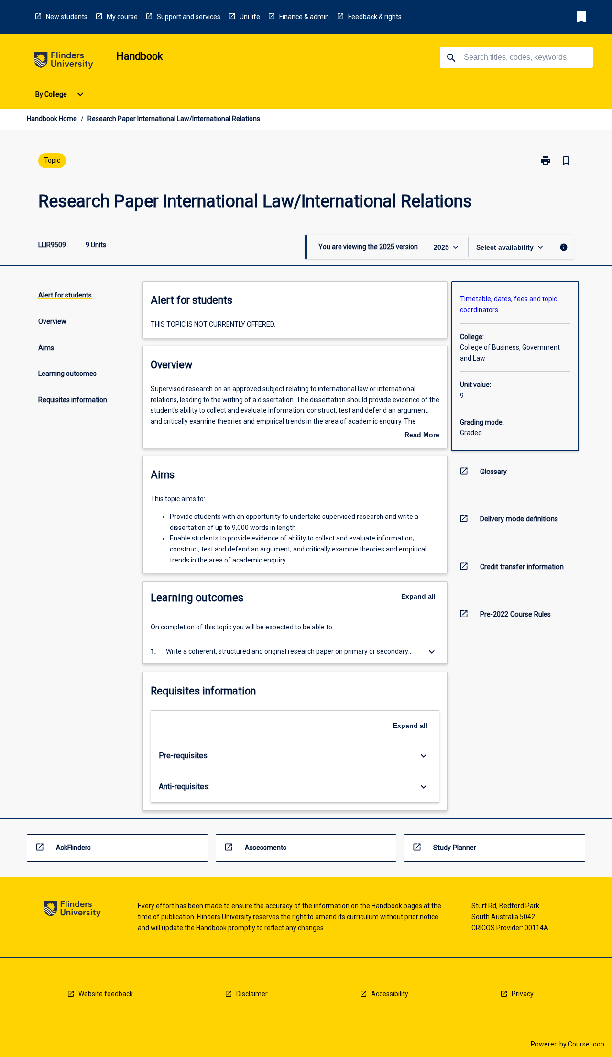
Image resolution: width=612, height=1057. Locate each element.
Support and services (188, 17)
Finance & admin (304, 17)
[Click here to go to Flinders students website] (63, 62)
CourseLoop (586, 1044)
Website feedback (105, 994)
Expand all (418, 596)
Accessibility (389, 994)
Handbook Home (52, 118)
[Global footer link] (72, 910)
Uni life (250, 17)
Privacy (523, 994)
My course (122, 17)
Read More (421, 435)
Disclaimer (252, 994)
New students (66, 17)
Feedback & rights (375, 17)
